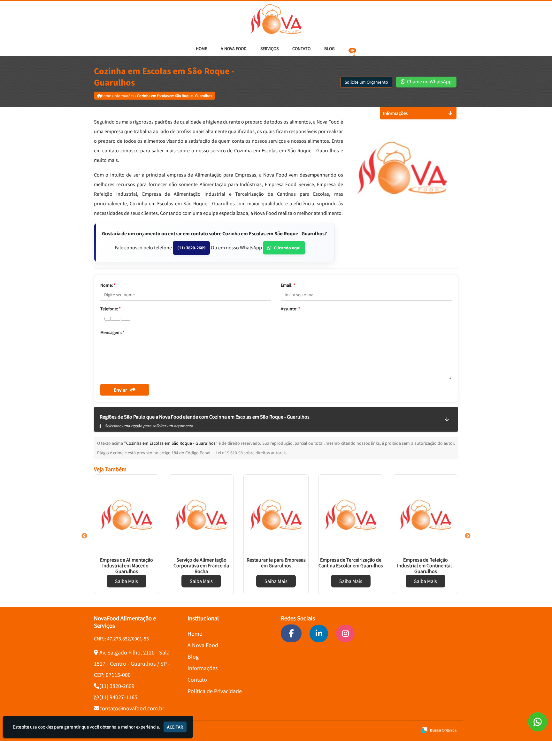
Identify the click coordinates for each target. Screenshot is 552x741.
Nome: (108, 285)
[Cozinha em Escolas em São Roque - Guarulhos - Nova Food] (276, 19)
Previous (84, 536)
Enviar (120, 390)
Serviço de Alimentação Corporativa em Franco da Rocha (201, 565)
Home (201, 48)
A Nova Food (234, 48)
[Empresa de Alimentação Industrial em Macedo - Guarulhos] (126, 515)
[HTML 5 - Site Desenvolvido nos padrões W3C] (366, 730)
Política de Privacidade (215, 691)
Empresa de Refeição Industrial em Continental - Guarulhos (425, 565)
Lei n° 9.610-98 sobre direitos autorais (251, 453)
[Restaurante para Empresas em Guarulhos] (276, 515)
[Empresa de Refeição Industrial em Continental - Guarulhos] (425, 515)
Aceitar (175, 727)
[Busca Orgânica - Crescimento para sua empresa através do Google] (438, 729)
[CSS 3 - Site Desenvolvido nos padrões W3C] (388, 730)
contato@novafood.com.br (131, 708)
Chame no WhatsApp (429, 81)
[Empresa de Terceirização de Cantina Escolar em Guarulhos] (350, 515)
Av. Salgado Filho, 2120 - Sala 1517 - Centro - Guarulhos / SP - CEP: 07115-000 (132, 663)
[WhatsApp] (537, 721)
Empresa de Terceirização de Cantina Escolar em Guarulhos (350, 562)
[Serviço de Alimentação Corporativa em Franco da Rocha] (201, 515)
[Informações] (352, 48)
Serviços (269, 48)
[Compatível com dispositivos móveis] (409, 730)
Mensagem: (112, 332)
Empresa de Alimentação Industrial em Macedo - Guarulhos (126, 565)
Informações (203, 668)
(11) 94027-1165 (118, 697)
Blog (329, 48)
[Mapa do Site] (351, 730)
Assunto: (290, 309)
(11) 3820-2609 (191, 248)
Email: (288, 285)
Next (467, 536)
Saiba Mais (126, 581)
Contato (301, 48)
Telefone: (110, 309)
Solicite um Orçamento (366, 82)
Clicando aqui (287, 248)
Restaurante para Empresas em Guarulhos (276, 562)
